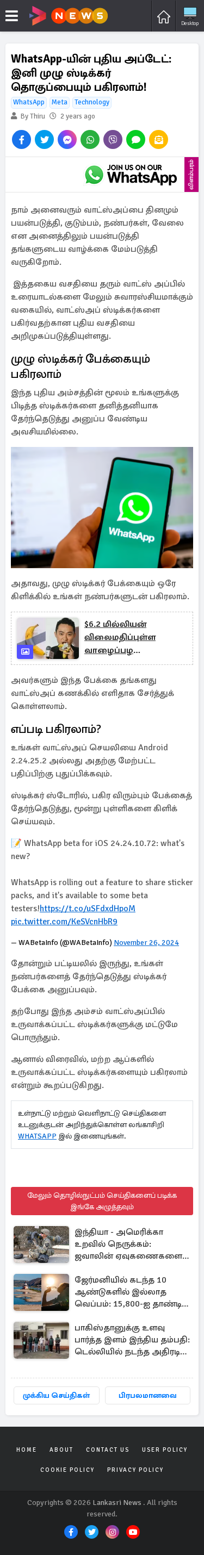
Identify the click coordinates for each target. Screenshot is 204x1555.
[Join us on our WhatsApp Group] (131, 174)
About (61, 1449)
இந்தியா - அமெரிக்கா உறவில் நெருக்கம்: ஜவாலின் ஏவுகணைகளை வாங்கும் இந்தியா (128, 1245)
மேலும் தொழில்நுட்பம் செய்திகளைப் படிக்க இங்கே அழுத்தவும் (102, 1201)
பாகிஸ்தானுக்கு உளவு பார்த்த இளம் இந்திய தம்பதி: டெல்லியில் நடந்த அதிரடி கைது (132, 1340)
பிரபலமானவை (148, 1395)
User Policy (165, 1449)
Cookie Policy (67, 1469)
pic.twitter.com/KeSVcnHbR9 (64, 921)
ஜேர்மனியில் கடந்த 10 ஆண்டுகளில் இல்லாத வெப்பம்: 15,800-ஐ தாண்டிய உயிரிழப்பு (132, 1292)
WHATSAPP (37, 1136)
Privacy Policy (135, 1469)
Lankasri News (116, 1502)
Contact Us (107, 1449)
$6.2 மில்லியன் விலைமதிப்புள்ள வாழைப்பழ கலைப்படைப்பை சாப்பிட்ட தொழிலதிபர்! (132, 638)
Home (26, 1449)
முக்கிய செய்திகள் (56, 1395)
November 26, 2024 (146, 942)
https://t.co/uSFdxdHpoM (87, 908)
